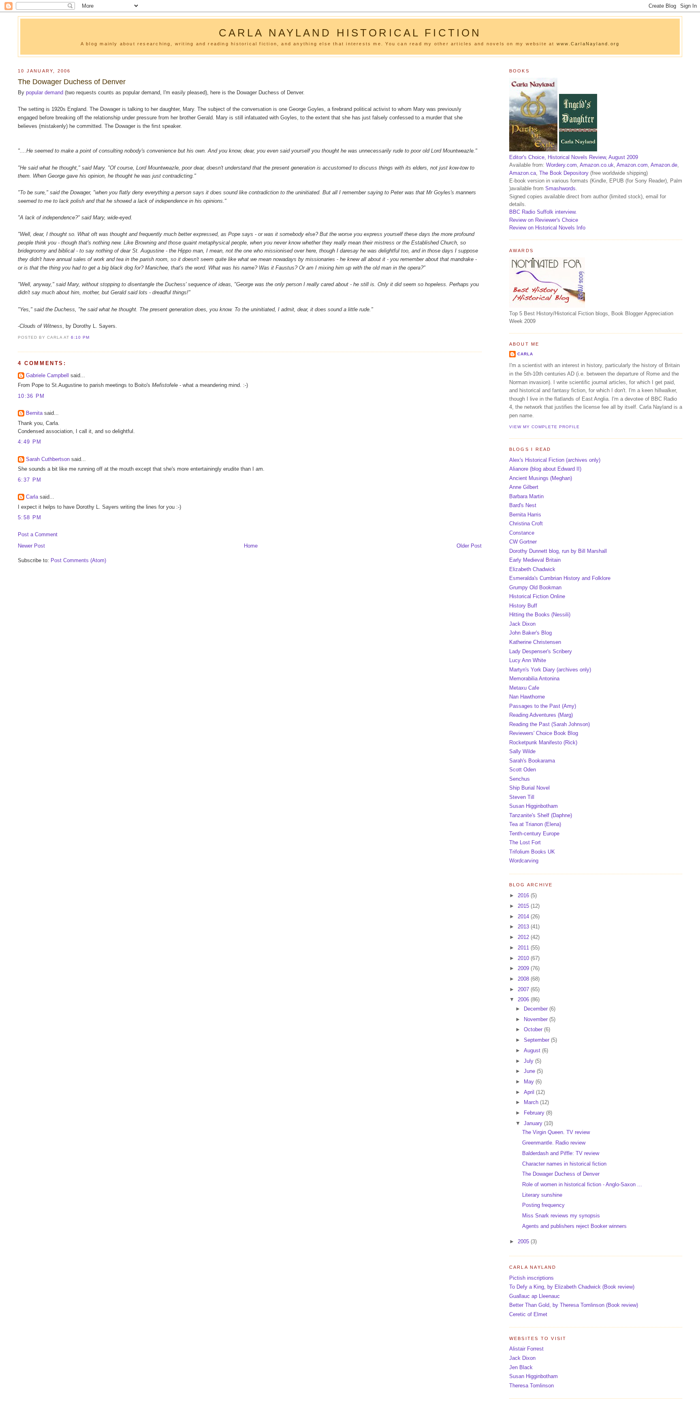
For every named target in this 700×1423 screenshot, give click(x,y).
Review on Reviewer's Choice (543, 220)
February (535, 1113)
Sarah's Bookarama (532, 761)
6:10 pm (80, 337)
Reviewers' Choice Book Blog (543, 733)
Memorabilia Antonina (534, 678)
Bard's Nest (522, 505)
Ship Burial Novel (529, 788)
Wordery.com (561, 165)
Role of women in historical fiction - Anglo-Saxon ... (582, 1184)
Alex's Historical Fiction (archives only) (554, 460)
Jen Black (521, 1367)
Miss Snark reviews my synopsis (561, 1216)
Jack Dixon (522, 624)
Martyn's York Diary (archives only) (550, 670)
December (536, 1009)
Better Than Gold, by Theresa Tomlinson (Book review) (573, 1305)
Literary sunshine (542, 1195)
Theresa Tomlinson (531, 1386)
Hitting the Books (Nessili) (539, 615)
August (533, 1050)
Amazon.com (632, 165)
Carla (32, 497)
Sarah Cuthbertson (48, 459)
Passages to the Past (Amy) (542, 706)
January (534, 1123)
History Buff (523, 606)
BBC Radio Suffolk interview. (543, 212)
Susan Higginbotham (533, 806)
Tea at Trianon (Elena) (535, 824)
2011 (524, 948)
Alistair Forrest (526, 1349)
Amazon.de (664, 165)
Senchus (519, 779)
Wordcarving (523, 861)
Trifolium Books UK (532, 852)
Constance (521, 533)
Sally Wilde (522, 751)
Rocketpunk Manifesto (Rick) (543, 742)
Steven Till (521, 797)
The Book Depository (564, 173)
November (536, 1019)
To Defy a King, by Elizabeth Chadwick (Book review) (571, 1287)
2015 (524, 906)
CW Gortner (523, 542)
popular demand (44, 92)
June (530, 1071)
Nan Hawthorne (527, 697)
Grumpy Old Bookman (535, 587)
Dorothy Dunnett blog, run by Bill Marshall (558, 551)
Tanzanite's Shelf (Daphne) (540, 815)
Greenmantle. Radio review (553, 1143)
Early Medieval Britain (535, 560)
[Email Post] (92, 337)
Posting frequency (543, 1205)
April (530, 1092)
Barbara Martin (526, 496)
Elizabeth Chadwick (532, 569)
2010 (524, 958)
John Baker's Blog (530, 633)
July (529, 1061)
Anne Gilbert (523, 487)
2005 (524, 1241)
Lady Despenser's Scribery (540, 651)
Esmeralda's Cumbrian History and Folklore (559, 578)
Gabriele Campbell (47, 375)
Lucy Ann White (527, 660)
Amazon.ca (522, 173)
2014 (524, 916)
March (532, 1102)
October (534, 1029)
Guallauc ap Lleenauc (534, 1296)
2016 (524, 895)
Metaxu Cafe (524, 688)
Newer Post (31, 546)
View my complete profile (544, 427)
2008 (524, 979)
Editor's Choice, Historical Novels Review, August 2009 (573, 157)
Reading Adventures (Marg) (541, 715)
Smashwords (560, 188)
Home (251, 546)
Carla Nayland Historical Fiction (350, 32)
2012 (524, 937)
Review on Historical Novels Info (547, 228)
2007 (524, 989)
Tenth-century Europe (534, 833)
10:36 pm (31, 396)
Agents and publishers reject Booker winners (574, 1226)
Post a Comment (38, 534)
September (537, 1040)
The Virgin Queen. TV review (556, 1132)
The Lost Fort (525, 842)
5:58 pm (29, 517)
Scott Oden (522, 770)
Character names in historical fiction (564, 1164)
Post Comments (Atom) (78, 560)
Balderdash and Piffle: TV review (560, 1153)
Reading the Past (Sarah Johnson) (549, 724)
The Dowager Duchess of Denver (72, 82)
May (530, 1082)
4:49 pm (29, 442)
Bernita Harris (525, 515)
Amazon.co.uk (597, 165)
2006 (524, 999)
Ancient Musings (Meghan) (540, 478)
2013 (524, 927)
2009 (524, 968)
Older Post (469, 546)
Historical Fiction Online (537, 596)
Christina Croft (526, 523)
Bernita (34, 413)
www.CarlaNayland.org (588, 43)
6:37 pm (29, 480)
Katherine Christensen (535, 642)
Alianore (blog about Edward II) (545, 469)
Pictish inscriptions (531, 1278)
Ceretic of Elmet (528, 1314)
